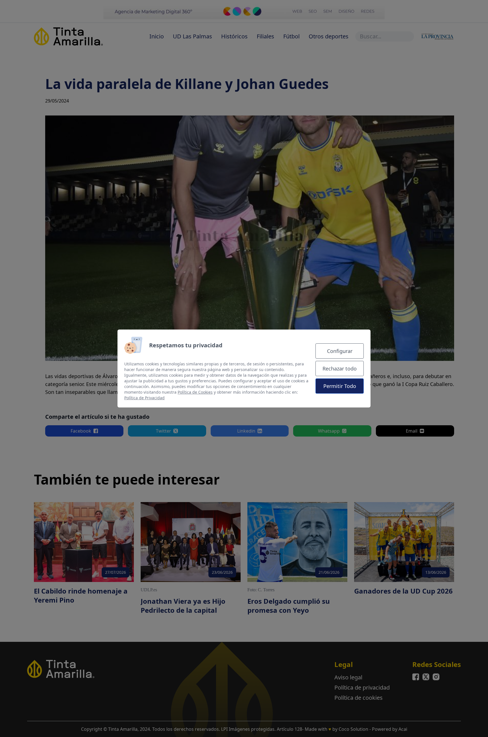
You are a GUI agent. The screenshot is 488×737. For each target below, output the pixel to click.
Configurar (339, 351)
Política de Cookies (195, 392)
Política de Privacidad (144, 397)
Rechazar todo (340, 368)
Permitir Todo (339, 386)
